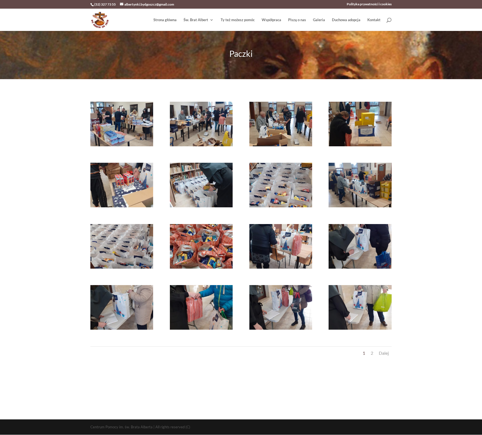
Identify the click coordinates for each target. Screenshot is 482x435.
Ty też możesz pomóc (238, 20)
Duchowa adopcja (346, 20)
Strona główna (165, 20)
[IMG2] (201, 146)
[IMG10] (201, 268)
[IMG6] (201, 207)
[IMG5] (121, 207)
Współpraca (271, 20)
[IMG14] (201, 329)
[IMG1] (121, 146)
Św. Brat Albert (196, 20)
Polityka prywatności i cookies (369, 4)
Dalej (384, 353)
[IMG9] (121, 268)
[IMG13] (121, 329)
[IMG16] (360, 329)
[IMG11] (280, 268)
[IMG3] (280, 146)
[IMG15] (280, 329)
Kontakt (373, 20)
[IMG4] (360, 146)
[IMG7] (280, 207)
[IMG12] (360, 268)
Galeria (319, 20)
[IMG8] (360, 207)
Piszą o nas (297, 20)
